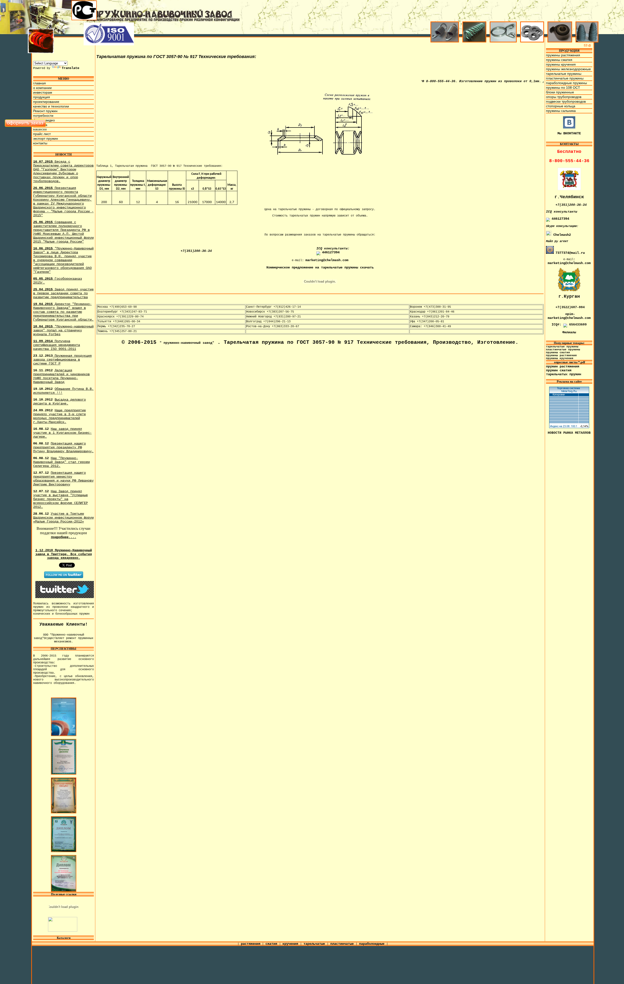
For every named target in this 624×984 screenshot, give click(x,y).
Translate (70, 68)
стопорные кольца (560, 106)
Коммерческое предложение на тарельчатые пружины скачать (320, 267)
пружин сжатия (558, 370)
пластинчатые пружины (565, 78)
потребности (43, 116)
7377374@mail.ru (570, 253)
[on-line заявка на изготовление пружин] (25, 126)
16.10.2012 (59, 401)
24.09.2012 (59, 416)
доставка (40, 125)
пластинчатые (343, 944)
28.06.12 (63, 517)
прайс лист (42, 134)
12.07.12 (63, 478)
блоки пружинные (560, 92)
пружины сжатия (559, 60)
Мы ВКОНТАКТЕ (569, 133)
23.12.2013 (62, 359)
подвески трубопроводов (566, 101)
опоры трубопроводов (563, 97)
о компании (42, 88)
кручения (291, 944)
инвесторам (42, 92)
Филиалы (569, 332)
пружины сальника (561, 111)
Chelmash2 (561, 235)
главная (39, 83)
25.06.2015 (63, 232)
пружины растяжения (563, 55)
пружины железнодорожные (568, 69)
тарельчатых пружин (563, 374)
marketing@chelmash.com (326, 260)
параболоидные (372, 944)
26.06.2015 (63, 201)
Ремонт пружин (45, 111)
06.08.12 (63, 447)
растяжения (250, 944)
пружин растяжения (562, 366)
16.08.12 (62, 433)
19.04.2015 (63, 312)
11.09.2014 (56, 345)
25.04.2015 (63, 293)
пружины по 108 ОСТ (563, 87)
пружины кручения (561, 64)
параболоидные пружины (566, 83)
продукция (41, 97)
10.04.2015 (63, 330)
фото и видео (44, 120)
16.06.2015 (63, 260)
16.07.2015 (63, 171)
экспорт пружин (45, 138)
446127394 (331, 252)
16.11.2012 (61, 376)
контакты (40, 143)
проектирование (46, 102)
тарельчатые (315, 944)
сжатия (272, 944)
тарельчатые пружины (563, 74)
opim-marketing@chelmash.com (569, 316)
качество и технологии (51, 106)
